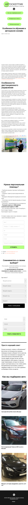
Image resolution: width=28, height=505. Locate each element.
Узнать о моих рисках (14, 305)
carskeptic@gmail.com (12, 251)
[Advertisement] (14, 50)
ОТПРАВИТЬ (13, 247)
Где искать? (4, 277)
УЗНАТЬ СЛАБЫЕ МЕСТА (14, 334)
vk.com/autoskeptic (10, 253)
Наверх (13, 501)
